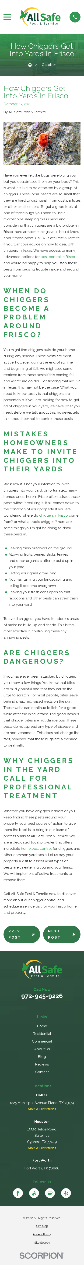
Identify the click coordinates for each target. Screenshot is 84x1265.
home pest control (36, 849)
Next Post (54, 934)
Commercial (42, 1041)
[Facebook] (18, 1193)
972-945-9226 (42, 996)
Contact (42, 1072)
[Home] (40, 17)
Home (42, 1026)
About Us (42, 1049)
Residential (42, 1034)
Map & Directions (42, 1109)
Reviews (42, 1064)
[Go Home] (30, 65)
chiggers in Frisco (53, 515)
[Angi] (34, 1193)
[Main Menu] (7, 17)
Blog (42, 1057)
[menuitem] (42, 1226)
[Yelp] (66, 1193)
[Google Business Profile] (50, 1193)
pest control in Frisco (58, 257)
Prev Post (14, 934)
